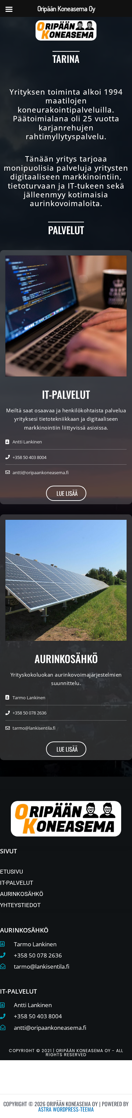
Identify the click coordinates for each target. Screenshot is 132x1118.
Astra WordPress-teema (66, 1109)
